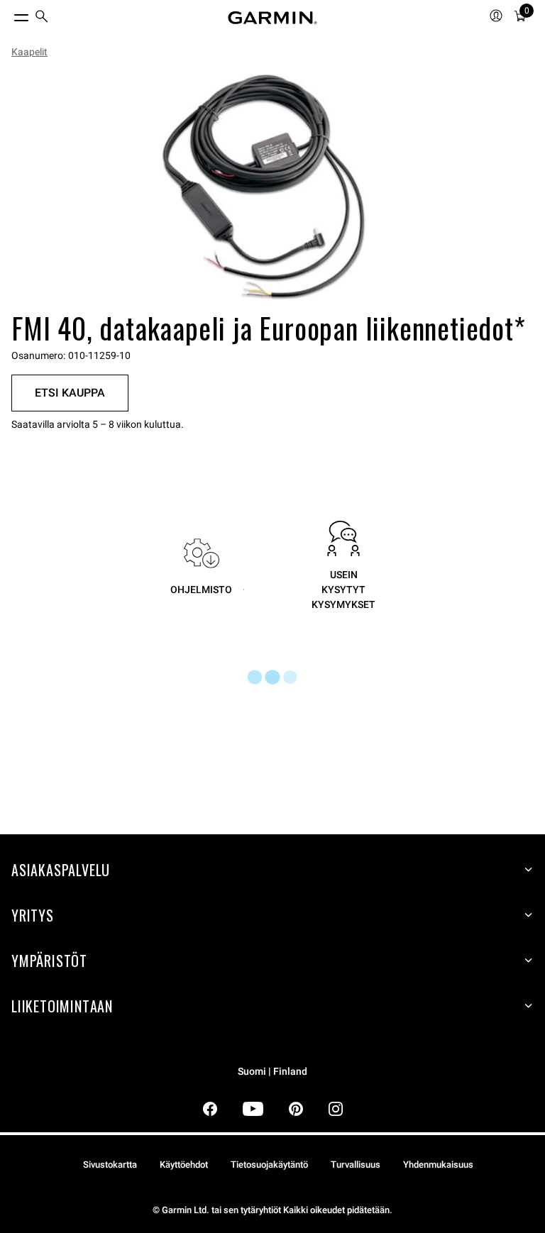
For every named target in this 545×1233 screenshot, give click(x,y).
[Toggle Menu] (8, 14)
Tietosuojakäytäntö (269, 1164)
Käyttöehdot (184, 1164)
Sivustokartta (110, 1164)
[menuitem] (42, 18)
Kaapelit (29, 52)
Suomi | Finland (272, 1072)
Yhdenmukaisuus (438, 1164)
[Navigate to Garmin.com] (272, 17)
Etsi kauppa (70, 392)
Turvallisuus (355, 1164)
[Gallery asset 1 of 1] (267, 187)
